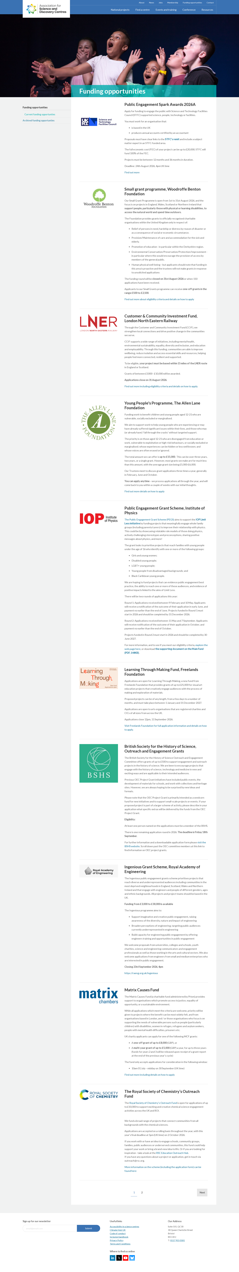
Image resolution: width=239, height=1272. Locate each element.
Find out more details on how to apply (144, 491)
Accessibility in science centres (124, 1226)
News (151, 2)
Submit (88, 1228)
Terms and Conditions (120, 1243)
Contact (210, 2)
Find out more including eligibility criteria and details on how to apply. (161, 386)
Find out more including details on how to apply (149, 1074)
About (141, 2)
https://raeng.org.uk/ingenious (141, 973)
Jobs (161, 2)
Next (202, 1192)
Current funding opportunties (39, 114)
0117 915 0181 (177, 1240)
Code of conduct (118, 1233)
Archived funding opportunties (38, 120)
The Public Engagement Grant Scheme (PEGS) (149, 519)
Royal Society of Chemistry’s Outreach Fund (153, 1102)
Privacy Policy (116, 1240)
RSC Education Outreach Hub (172, 1152)
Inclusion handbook (119, 1237)
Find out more (132, 172)
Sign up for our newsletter (37, 1221)
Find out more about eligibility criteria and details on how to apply (159, 299)
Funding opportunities (192, 2)
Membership (172, 2)
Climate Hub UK (118, 1230)
